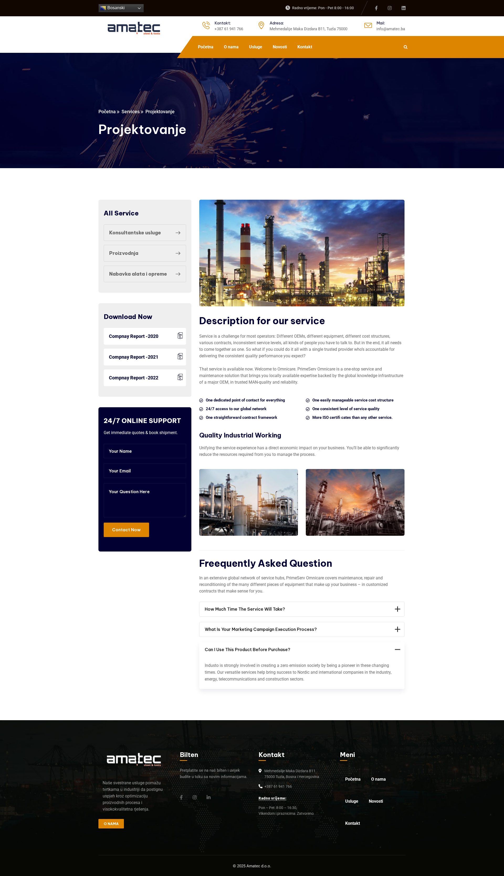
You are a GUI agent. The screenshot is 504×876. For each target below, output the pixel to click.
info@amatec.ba (390, 29)
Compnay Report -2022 (133, 377)
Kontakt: (222, 22)
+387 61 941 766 (228, 29)
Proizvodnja (123, 253)
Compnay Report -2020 (133, 336)
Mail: (380, 22)
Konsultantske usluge (135, 233)
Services (131, 111)
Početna (107, 111)
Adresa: (277, 22)
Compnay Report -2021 (133, 357)
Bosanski (115, 8)
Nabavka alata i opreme (138, 274)
